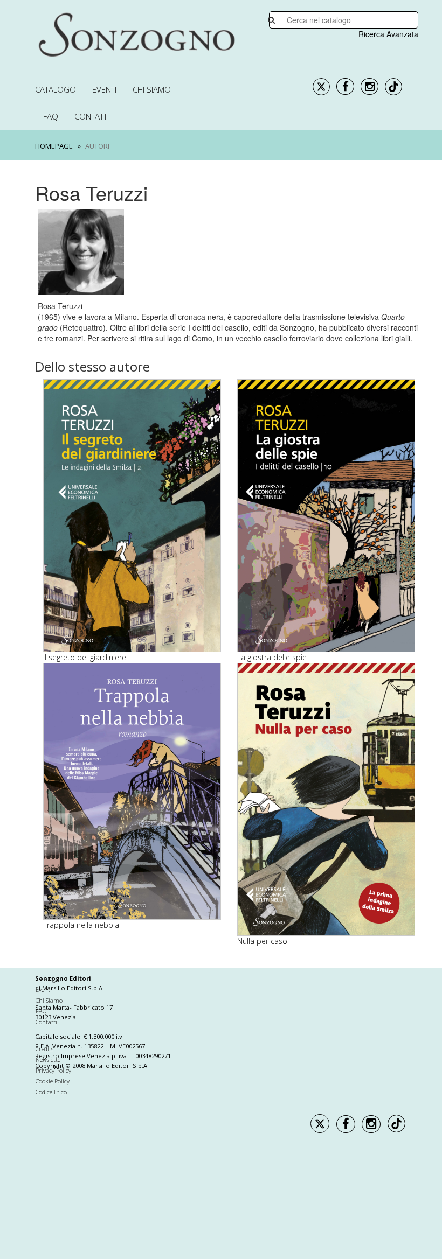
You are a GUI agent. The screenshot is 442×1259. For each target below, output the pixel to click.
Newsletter (49, 1059)
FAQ (50, 116)
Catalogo (55, 89)
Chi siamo (152, 89)
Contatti (91, 116)
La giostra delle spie (272, 657)
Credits (44, 1049)
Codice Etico (51, 1092)
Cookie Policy (53, 1081)
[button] (47, 767)
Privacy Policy (53, 1070)
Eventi (104, 89)
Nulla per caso (262, 941)
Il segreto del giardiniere (84, 657)
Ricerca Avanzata (388, 34)
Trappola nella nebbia (81, 925)
